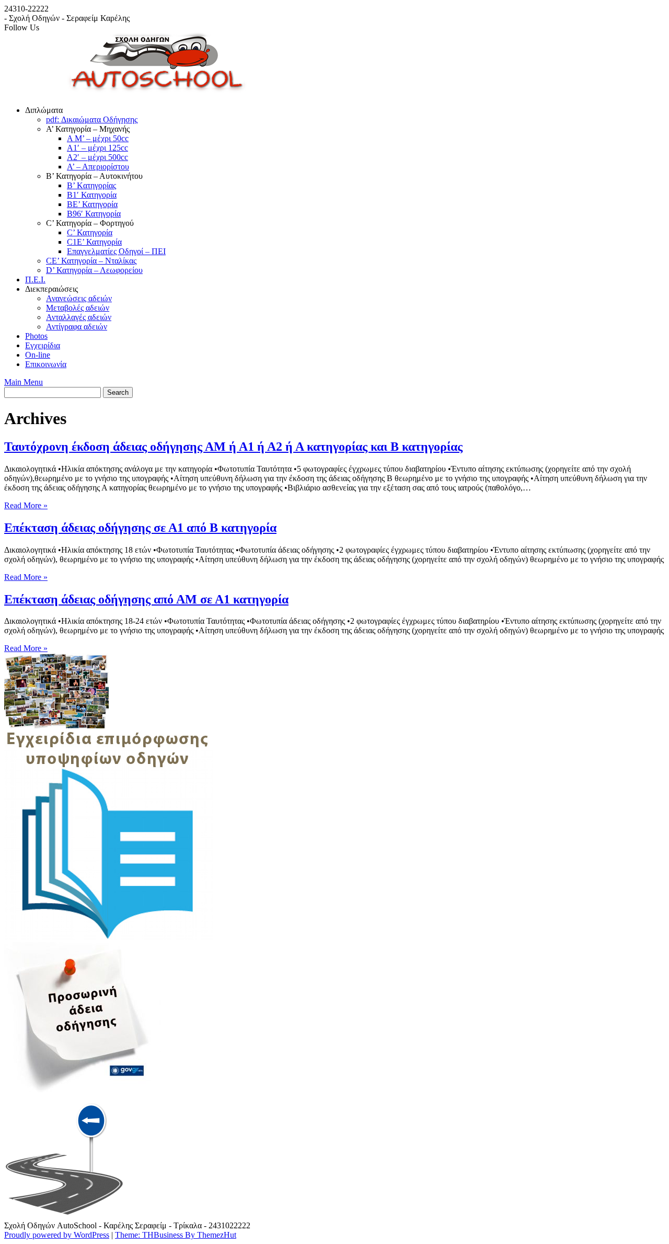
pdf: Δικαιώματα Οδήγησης (91, 119)
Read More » (26, 505)
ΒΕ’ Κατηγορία (92, 204)
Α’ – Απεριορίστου (98, 166)
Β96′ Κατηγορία (94, 213)
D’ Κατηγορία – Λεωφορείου (94, 270)
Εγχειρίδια (42, 345)
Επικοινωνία (45, 364)
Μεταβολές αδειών (77, 307)
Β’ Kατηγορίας (91, 185)
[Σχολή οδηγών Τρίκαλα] (170, 92)
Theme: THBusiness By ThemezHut (175, 1234)
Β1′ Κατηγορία (92, 194)
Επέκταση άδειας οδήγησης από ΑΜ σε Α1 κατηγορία (146, 599)
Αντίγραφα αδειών (76, 326)
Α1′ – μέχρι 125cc (97, 147)
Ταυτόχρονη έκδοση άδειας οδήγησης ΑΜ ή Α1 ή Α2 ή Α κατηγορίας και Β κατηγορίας (233, 446)
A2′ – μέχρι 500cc (97, 157)
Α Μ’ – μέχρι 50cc (98, 138)
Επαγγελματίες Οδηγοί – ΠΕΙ (116, 251)
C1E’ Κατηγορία (94, 241)
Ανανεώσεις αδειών (79, 298)
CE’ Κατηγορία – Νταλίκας (91, 260)
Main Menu (23, 382)
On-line (37, 354)
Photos (36, 336)
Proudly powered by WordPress (56, 1234)
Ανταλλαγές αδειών (78, 317)
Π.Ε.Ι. (35, 279)
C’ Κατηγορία (89, 232)
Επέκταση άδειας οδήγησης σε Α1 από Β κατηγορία (140, 527)
